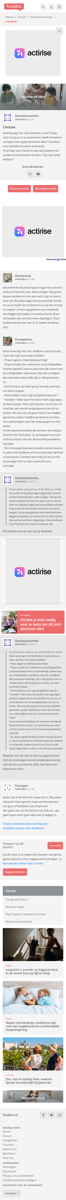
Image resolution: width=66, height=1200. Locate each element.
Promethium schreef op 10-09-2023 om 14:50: (35, 652)
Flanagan (21, 785)
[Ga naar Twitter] (51, 1115)
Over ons (8, 1158)
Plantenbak (23, 276)
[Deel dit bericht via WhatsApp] (30, 174)
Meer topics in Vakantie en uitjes (26, 914)
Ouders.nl (10, 1115)
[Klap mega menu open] (59, 7)
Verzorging (25, 615)
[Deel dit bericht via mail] (38, 174)
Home (9, 17)
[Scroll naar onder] (59, 31)
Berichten (9, 1153)
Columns (8, 1144)
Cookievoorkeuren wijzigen (20, 1180)
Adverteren (10, 1149)
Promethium (23, 339)
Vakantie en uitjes (41, 17)
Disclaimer (9, 1171)
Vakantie (10, 1075)
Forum (22, 17)
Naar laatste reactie (45, 188)
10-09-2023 (20, 119)
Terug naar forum (17, 899)
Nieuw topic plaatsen (19, 921)
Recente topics (15, 907)
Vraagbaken (10, 1140)
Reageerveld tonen (15, 872)
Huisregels (9, 1167)
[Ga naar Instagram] (59, 1115)
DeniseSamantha (27, 116)
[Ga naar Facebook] (43, 1115)
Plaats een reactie (19, 188)
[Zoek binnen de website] (43, 7)
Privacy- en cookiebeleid (18, 1175)
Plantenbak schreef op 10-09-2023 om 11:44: (35, 489)
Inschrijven (10, 1193)
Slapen (9, 965)
